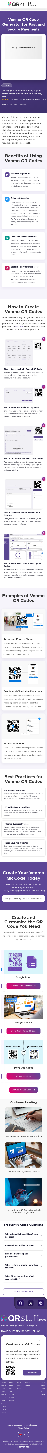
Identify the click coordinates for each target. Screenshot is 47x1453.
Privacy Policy (23, 1428)
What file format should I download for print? (21, 1266)
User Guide (5, 1400)
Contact (4, 1404)
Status (3, 1413)
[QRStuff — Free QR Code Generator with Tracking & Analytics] (20, 4)
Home (3, 104)
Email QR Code (14, 1383)
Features (4, 1383)
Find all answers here (23, 1292)
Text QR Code (14, 1391)
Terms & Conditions (14, 1425)
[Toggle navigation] (40, 4)
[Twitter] (30, 1303)
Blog (3, 1388)
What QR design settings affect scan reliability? (19, 1277)
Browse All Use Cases (22, 1090)
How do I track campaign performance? (17, 1255)
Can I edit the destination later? (19, 1245)
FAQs (3, 1397)
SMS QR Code (14, 1388)
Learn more (32, 1373)
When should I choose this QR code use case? (21, 1235)
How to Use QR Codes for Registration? (23, 1136)
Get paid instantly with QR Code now (22, 899)
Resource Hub (6, 1391)
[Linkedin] (41, 1303)
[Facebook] (20, 1303)
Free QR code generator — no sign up (19, 1326)
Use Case (13, 104)
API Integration (7, 1409)
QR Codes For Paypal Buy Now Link (23, 1172)
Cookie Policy (31, 1425)
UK (24, 1435)
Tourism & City (30, 1383)
